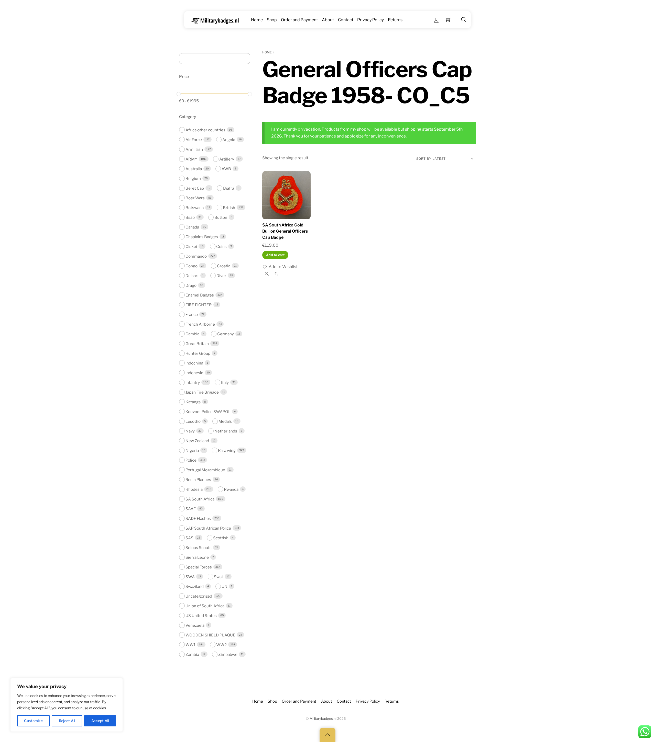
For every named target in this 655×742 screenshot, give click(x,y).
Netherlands (225, 430)
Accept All (100, 720)
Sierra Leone (197, 557)
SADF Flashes (198, 518)
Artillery (226, 158)
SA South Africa (199, 498)
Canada (192, 226)
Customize (33, 720)
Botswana (194, 207)
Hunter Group (197, 353)
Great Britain (197, 343)
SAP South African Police (208, 528)
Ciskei (191, 246)
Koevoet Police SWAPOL (208, 411)
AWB (226, 168)
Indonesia (194, 372)
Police (190, 460)
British (229, 207)
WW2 (221, 644)
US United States (201, 615)
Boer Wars (195, 197)
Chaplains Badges (201, 236)
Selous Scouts (198, 547)
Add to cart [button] (275, 255)
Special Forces (198, 566)
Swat (218, 576)
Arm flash (194, 149)
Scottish (220, 537)
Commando (196, 256)
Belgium (193, 178)
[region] (66, 705)
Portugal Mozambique (205, 469)
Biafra (228, 188)
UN (224, 586)
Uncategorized (198, 595)
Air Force (193, 139)
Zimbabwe (227, 654)
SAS (189, 537)
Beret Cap (194, 188)
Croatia (223, 265)
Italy (225, 382)
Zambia (192, 654)
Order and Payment (299, 19)
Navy (190, 430)
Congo (191, 265)
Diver (221, 275)
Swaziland (194, 586)
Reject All (67, 720)
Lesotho (193, 421)
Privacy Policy (370, 19)
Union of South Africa (204, 605)
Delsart (192, 275)
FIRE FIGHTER (198, 304)
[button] (280, 266)
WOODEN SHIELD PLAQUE (210, 634)
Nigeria (192, 450)
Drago (190, 285)
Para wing (227, 450)
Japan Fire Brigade (202, 392)
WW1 (190, 644)
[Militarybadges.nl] (217, 19)
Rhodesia (194, 489)
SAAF (190, 508)
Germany (225, 333)
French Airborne (200, 324)
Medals (225, 421)
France (191, 314)
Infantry (192, 382)
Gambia (192, 333)
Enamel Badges (199, 294)
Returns (395, 19)
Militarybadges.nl (323, 719)
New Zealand (197, 440)
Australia (193, 168)
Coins (221, 246)
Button (220, 217)
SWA (190, 576)
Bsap (190, 217)
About (328, 19)
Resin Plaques (198, 479)
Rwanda (231, 489)
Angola (228, 139)
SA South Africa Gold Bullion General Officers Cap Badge (285, 231)
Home (257, 19)
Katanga (193, 401)
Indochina (194, 362)
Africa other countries (205, 129)
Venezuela (194, 625)
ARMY (191, 158)
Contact (345, 19)
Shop (272, 19)
